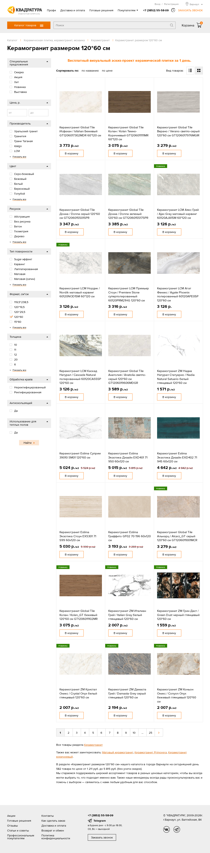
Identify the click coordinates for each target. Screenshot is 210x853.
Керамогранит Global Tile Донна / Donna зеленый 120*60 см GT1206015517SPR (128, 213)
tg (176, 829)
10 (134, 732)
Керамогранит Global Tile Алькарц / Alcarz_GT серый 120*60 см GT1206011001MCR (177, 536)
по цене (107, 70)
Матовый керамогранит (117, 752)
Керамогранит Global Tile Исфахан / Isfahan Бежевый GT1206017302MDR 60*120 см (80, 131)
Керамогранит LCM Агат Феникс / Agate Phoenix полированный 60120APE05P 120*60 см (178, 294)
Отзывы (12, 825)
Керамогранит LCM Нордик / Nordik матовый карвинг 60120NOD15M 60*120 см (79, 292)
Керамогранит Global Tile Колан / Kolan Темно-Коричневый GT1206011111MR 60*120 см (128, 133)
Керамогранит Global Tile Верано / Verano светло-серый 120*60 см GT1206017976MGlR (178, 131)
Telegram (100, 820)
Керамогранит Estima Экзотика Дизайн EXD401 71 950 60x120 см (127, 457)
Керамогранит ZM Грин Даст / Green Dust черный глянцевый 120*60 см (178, 614)
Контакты (47, 815)
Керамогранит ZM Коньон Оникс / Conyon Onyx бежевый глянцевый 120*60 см (176, 695)
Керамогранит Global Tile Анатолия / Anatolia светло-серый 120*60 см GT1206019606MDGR (127, 377)
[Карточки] (199, 70)
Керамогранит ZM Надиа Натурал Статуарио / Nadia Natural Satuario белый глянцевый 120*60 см (176, 377)
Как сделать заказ (53, 820)
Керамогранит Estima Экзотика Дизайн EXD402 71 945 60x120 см (177, 457)
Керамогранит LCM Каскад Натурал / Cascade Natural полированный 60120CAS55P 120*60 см (80, 377)
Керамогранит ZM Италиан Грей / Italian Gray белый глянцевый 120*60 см (127, 614)
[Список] (190, 70)
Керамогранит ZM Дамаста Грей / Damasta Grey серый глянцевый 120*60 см (127, 693)
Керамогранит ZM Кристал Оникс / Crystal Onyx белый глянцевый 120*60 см (78, 693)
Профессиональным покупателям (20, 837)
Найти (28, 442)
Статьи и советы (18, 830)
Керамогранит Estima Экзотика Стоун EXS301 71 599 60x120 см (77, 536)
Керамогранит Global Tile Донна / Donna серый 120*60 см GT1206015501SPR (79, 213)
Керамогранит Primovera (151, 752)
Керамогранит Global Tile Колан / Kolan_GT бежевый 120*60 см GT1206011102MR (78, 614)
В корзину (71, 153)
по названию (90, 70)
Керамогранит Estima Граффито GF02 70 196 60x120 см (129, 536)
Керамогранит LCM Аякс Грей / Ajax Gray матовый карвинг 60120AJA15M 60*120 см (178, 213)
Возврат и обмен (52, 830)
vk (166, 829)
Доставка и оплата (72, 10)
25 (150, 732)
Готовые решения (101, 10)
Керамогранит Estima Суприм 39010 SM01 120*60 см (80, 455)
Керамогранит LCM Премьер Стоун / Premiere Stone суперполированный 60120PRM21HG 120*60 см (128, 294)
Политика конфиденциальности (55, 837)
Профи (51, 10)
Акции (11, 815)
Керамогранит (93, 744)
